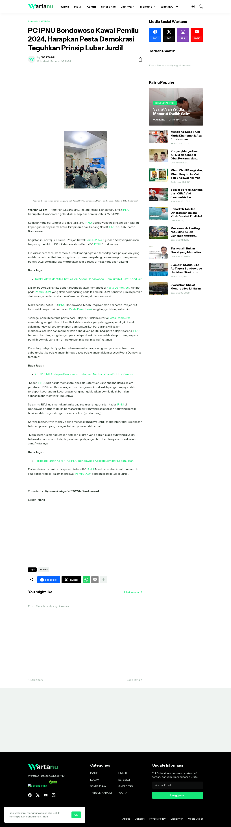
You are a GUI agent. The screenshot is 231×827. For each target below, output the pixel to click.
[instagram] (53, 795)
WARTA (45, 21)
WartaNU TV (169, 6)
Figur (78, 6)
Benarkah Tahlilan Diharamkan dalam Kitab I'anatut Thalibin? (186, 212)
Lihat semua (131, 592)
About (126, 818)
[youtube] (45, 795)
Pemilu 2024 (93, 240)
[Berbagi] (138, 59)
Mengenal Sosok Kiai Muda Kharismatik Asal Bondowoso (186, 135)
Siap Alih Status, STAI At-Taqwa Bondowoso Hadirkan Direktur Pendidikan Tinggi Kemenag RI (186, 268)
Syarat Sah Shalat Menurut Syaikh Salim (186, 286)
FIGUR (94, 773)
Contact (139, 818)
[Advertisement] (85, 92)
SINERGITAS (125, 786)
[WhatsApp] (86, 579)
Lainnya (126, 6)
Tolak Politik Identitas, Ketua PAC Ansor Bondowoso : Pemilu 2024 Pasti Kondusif (87, 279)
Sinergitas (108, 6)
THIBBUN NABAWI (101, 792)
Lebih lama (133, 679)
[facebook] (30, 795)
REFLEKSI (124, 779)
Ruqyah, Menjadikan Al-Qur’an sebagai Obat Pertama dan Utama (185, 154)
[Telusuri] (199, 6)
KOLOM (94, 779)
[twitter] (38, 795)
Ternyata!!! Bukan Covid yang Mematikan (186, 250)
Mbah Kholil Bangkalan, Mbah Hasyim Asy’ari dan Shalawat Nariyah (186, 173)
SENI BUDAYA (98, 786)
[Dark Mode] (191, 6)
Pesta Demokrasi (117, 287)
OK (76, 814)
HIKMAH (123, 773)
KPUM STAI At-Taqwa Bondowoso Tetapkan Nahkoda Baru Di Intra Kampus (84, 374)
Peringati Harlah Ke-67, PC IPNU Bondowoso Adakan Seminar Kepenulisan (84, 460)
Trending (146, 6)
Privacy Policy (157, 818)
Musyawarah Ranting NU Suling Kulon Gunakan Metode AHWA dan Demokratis (187, 231)
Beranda (33, 21)
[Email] (95, 579)
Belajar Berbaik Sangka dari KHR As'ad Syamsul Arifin (186, 193)
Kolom (91, 6)
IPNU (125, 209)
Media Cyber (195, 818)
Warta (64, 6)
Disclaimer (177, 818)
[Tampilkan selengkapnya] (103, 579)
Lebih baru (36, 679)
